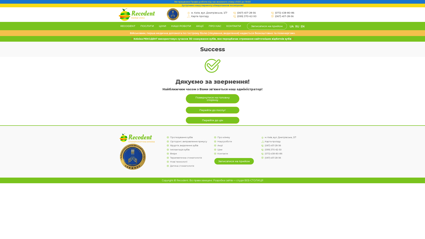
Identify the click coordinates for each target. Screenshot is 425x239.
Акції (200, 26)
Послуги (147, 26)
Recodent (143, 13)
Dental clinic (138, 18)
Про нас (215, 26)
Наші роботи (181, 26)
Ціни (162, 26)
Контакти (233, 26)
